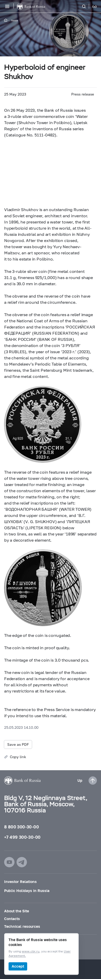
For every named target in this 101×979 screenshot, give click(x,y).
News (14, 20)
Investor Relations (20, 881)
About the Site (16, 911)
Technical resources (22, 926)
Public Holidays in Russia (26, 890)
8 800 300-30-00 (21, 826)
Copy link (18, 757)
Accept (18, 966)
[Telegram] (22, 862)
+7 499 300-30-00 (22, 837)
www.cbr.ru (30, 952)
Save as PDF (18, 744)
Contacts (12, 918)
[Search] (87, 6)
